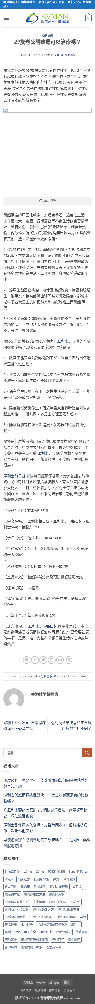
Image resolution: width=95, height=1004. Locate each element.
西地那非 (11, 939)
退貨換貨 (69, 990)
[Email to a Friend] (52, 660)
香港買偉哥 (53, 947)
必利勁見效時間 (40, 917)
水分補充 (27, 924)
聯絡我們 (40, 990)
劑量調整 (40, 887)
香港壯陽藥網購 (66, 54)
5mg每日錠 (12, 871)
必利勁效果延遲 (43, 909)
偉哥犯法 (11, 887)
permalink (79, 676)
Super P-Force (78, 871)
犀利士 (75, 924)
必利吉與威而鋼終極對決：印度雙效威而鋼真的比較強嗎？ (45, 798)
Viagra (9, 879)
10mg (28, 871)
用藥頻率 (46, 932)
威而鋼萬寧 (56, 894)
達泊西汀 (58, 939)
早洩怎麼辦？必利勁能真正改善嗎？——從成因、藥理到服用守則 (47, 842)
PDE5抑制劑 (56, 871)
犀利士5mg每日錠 (42, 626)
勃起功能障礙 (59, 887)
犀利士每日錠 (14, 476)
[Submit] (87, 752)
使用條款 (54, 990)
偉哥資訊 (47, 35)
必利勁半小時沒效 (17, 909)
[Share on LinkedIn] (68, 660)
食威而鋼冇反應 (31, 947)
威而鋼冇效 (12, 894)
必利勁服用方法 (68, 909)
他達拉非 (24, 879)
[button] (6, 18)
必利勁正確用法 (15, 917)
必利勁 (75, 902)
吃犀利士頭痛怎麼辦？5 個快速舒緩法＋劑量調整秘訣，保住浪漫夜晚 (45, 813)
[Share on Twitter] (43, 660)
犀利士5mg (66, 341)
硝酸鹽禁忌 (63, 932)
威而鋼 (76, 887)
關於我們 (25, 990)
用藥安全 (30, 932)
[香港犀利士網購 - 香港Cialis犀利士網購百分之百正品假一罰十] (47, 18)
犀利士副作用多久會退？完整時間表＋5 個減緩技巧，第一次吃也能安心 (47, 828)
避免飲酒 (74, 939)
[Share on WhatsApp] (26, 660)
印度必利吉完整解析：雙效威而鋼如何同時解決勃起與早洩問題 (45, 783)
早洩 (83, 917)
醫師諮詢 (11, 947)
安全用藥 (39, 902)
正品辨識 (11, 924)
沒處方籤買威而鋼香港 (52, 924)
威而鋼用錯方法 (34, 894)
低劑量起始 (41, 879)
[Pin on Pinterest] (60, 660)
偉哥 (56, 879)
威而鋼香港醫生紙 (17, 902)
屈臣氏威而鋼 (58, 902)
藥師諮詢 (81, 932)
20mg (40, 871)
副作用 (25, 887)
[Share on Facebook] (35, 660)
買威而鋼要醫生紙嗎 (34, 939)
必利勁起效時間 (65, 917)
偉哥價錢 (69, 879)
